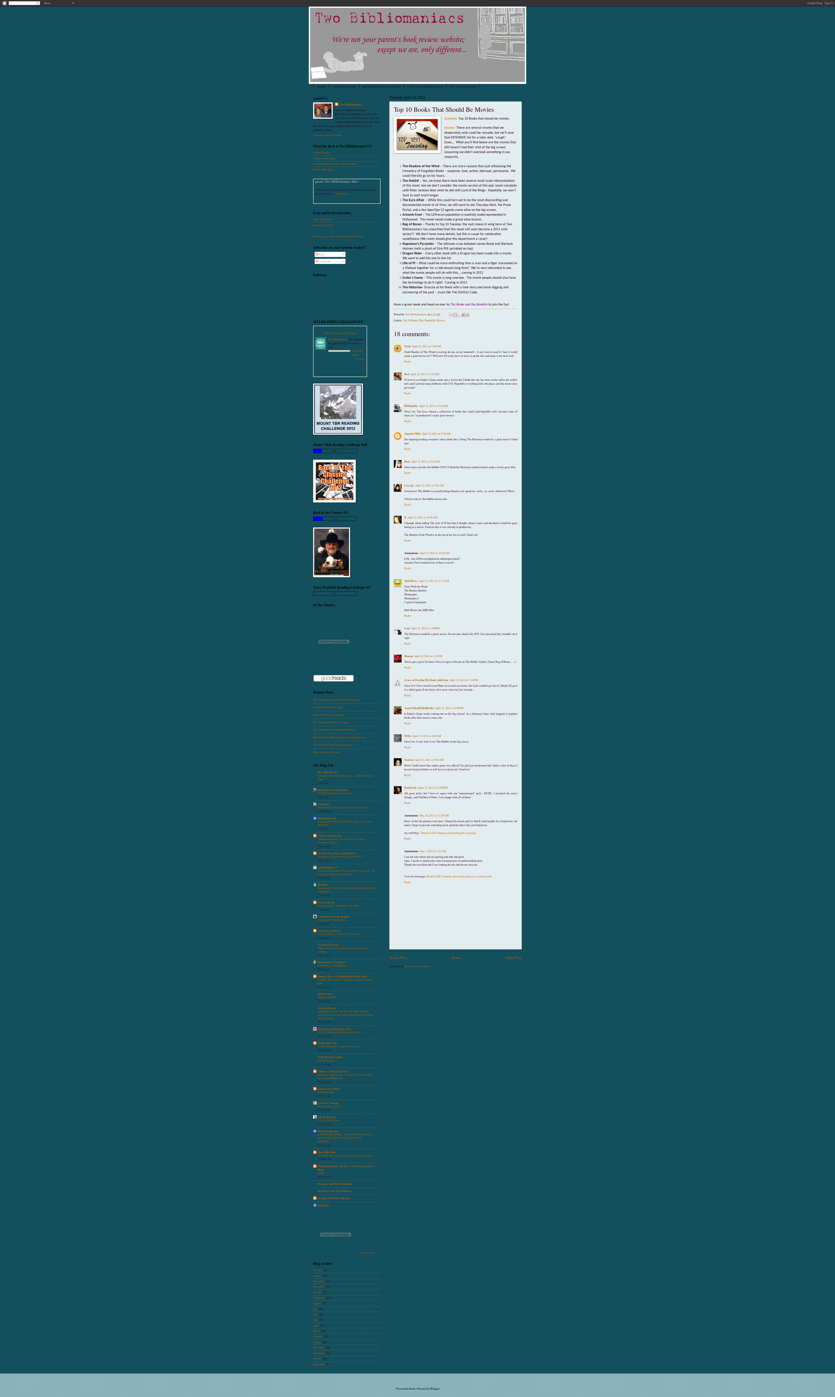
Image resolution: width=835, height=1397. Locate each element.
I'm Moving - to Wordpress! (332, 965)
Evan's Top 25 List (323, 225)
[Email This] (451, 315)
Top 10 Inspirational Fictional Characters (336, 700)
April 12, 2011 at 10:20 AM (434, 553)
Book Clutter (325, 994)
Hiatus (321, 1173)
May (315, 1320)
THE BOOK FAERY (330, 1057)
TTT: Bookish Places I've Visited (335, 793)
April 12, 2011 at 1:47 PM (428, 656)
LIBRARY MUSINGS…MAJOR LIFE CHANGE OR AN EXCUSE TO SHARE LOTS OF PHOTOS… (344, 1138)
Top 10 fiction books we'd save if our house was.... (340, 737)
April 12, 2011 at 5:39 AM (424, 374)
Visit (366, 1252)
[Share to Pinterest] (468, 315)
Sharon (408, 656)
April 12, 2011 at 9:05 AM (429, 485)
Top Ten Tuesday (326, 1060)
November (319, 1287)
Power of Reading (323, 169)
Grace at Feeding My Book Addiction (426, 680)
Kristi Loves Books (329, 1089)
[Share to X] (459, 315)
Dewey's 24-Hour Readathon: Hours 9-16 (339, 1032)
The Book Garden (328, 945)
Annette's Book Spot (330, 836)
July (315, 1309)
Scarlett (409, 760)
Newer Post (398, 957)
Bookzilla (323, 1205)
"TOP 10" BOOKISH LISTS (425, 87)
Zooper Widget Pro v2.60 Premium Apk (339, 1046)
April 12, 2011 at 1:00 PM (425, 628)
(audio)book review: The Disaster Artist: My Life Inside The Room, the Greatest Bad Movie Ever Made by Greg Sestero (345, 1015)
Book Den (323, 804)
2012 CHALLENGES (463, 87)
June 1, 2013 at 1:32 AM (432, 851)
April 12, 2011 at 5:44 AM (433, 406)
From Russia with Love (326, 752)
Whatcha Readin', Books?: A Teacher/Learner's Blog (346, 1168)
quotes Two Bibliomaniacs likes (336, 181)
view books (360, 359)
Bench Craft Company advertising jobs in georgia (448, 833)
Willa (407, 736)
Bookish (322, 885)
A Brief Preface (322, 153)
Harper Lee (342, 193)
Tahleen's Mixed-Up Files (333, 1071)
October (317, 1292)
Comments (324, 261)
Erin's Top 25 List (323, 219)
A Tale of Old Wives (328, 1120)
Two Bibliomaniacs (350, 104)
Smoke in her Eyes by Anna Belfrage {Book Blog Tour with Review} (346, 889)
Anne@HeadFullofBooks (419, 708)
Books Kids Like (327, 1043)
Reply (407, 361)
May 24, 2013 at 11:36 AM (434, 815)
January (317, 1276)
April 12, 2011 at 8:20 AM (425, 461)
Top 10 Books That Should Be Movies (424, 320)
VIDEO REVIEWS (344, 87)
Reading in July (326, 1092)
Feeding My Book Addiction (334, 1198)
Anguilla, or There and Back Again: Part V (340, 856)
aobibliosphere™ (328, 867)
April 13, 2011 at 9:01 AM (429, 760)
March (316, 1331)
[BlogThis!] (455, 315)
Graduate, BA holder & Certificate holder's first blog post (345, 981)
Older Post (513, 957)
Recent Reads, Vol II (328, 1106)
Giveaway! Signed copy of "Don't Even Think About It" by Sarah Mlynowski (345, 1076)
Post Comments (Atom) (417, 966)
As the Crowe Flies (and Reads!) (336, 853)
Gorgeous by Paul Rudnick (332, 919)
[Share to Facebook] (463, 315)
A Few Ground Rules (324, 158)
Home (456, 957)
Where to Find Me (327, 997)
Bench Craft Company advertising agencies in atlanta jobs (459, 876)
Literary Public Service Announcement (335, 164)
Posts (321, 254)
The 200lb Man (327, 1152)
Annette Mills (412, 434)
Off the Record (326, 1117)
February (318, 1270)
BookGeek (410, 787)
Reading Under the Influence (335, 1191)
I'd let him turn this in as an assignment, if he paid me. (346, 1155)
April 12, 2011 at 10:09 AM (422, 517)
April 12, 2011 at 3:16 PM (463, 680)
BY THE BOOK (327, 772)
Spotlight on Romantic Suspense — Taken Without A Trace (345, 777)
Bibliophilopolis (327, 818)
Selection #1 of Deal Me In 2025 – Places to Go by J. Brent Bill (345, 823)
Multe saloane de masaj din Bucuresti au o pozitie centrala (343, 949)
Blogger (434, 1388)
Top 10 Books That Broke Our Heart (333, 745)
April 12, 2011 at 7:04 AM (436, 434)
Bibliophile (411, 406)
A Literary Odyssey (329, 931)
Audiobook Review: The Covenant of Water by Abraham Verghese (342, 840)
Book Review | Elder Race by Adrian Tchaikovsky (343, 807)
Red (406, 374)
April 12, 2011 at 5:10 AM (426, 346)
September (319, 1298)
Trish (407, 346)
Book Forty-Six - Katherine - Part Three (338, 905)
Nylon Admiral (327, 1008)
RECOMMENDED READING (381, 87)
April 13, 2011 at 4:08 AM (426, 736)
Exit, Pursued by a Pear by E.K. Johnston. (339, 934)
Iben (407, 461)
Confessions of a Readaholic (334, 916)
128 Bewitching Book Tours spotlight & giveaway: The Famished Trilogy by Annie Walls (346, 872)
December (319, 1281)
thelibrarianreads (328, 1131)
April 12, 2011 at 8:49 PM (449, 708)
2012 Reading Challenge (340, 332)
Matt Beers (411, 581)
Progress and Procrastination (335, 1184)
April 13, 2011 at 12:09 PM (433, 787)
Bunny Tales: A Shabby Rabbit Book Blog (342, 976)
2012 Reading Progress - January (331, 722)
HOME (321, 87)
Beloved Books (326, 902)
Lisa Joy (409, 485)
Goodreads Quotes (371, 201)
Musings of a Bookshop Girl (334, 1029)
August (317, 1303)
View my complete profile (327, 135)
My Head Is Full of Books (333, 790)
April (316, 1325)
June (315, 1314)
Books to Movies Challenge (328, 715)
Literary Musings (328, 1103)
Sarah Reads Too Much (331, 962)
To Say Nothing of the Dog (327, 707)
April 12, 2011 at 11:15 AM (434, 581)
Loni (407, 628)
